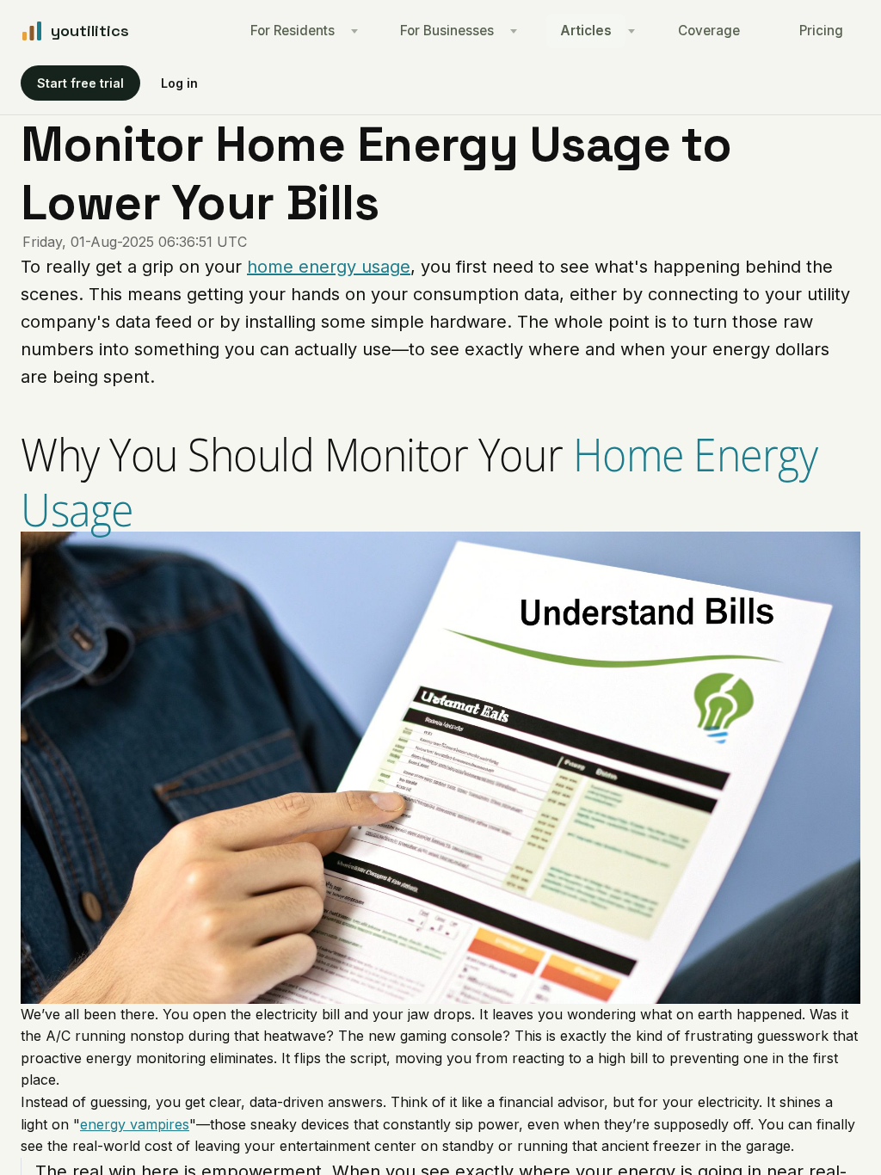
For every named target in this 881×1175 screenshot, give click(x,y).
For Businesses (447, 30)
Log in (179, 83)
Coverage (709, 30)
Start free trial (80, 83)
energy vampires (134, 1124)
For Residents (292, 30)
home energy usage (328, 266)
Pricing (821, 30)
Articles (586, 30)
